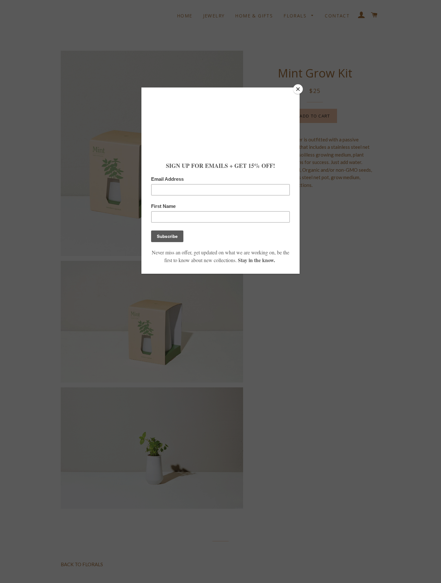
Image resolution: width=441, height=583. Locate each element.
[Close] (298, 89)
